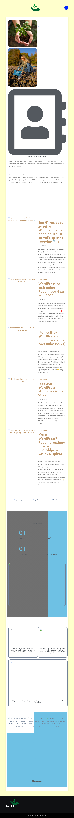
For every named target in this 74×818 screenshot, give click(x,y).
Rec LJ (10, 806)
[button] (37, 584)
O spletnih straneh (43, 218)
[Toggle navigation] (7, 7)
